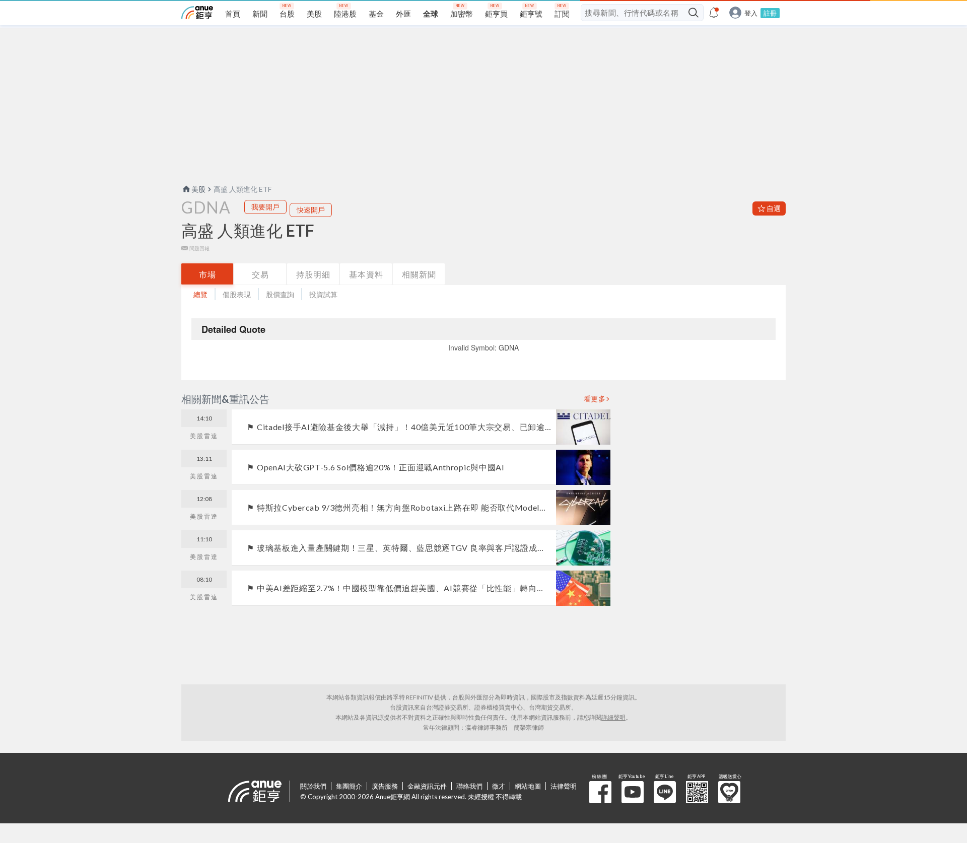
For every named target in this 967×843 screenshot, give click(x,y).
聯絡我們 (469, 786)
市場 (207, 274)
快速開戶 (311, 209)
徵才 (498, 786)
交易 (260, 274)
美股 (198, 189)
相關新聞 (419, 274)
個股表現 (237, 294)
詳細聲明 (613, 717)
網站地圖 (528, 786)
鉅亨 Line (665, 792)
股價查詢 (280, 294)
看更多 (595, 398)
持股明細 (313, 274)
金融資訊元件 (427, 786)
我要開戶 (265, 206)
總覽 (200, 294)
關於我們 (313, 786)
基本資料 (366, 274)
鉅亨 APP (697, 792)
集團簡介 (349, 786)
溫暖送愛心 (729, 792)
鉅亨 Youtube (632, 792)
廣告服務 (385, 786)
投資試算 (323, 294)
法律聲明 (563, 786)
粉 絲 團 (600, 792)
